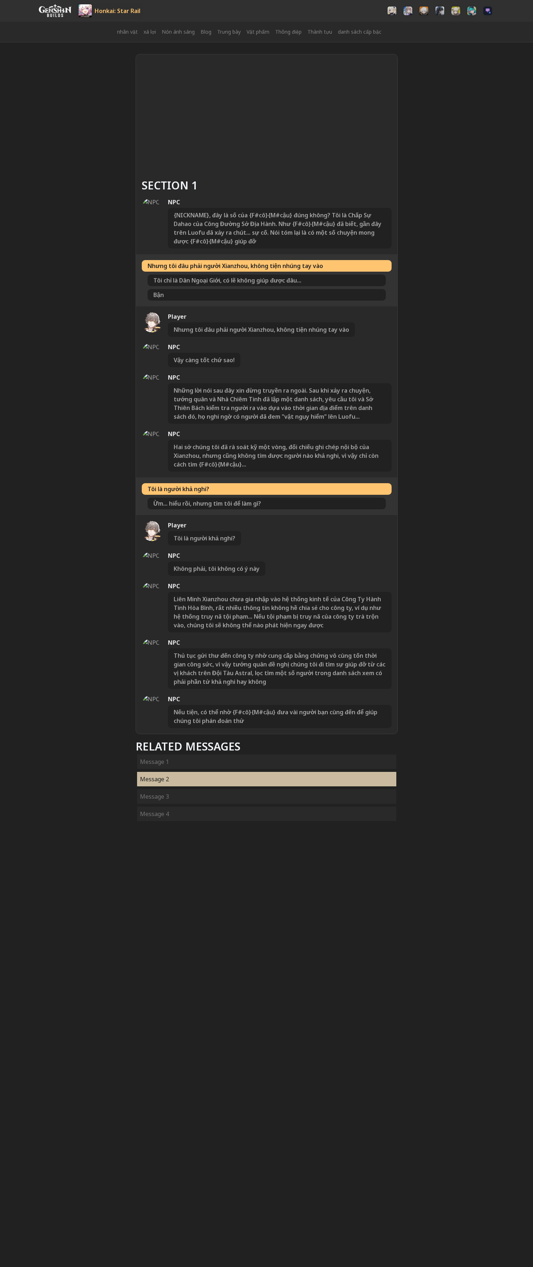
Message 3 (154, 796)
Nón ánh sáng (178, 31)
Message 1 (154, 762)
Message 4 (154, 814)
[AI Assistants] (487, 10)
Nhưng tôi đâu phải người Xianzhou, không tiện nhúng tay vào (235, 266)
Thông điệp (288, 31)
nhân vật (127, 31)
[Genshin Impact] (391, 10)
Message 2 (154, 779)
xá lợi (150, 31)
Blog (206, 31)
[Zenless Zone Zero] (423, 10)
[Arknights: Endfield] (455, 10)
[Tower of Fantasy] (407, 10)
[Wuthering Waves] (439, 10)
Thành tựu (319, 31)
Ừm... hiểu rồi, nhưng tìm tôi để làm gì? (207, 503)
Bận (158, 295)
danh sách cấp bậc (359, 31)
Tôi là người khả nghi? (178, 489)
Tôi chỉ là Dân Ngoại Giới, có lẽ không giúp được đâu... (227, 280)
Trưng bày (229, 31)
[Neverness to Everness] (471, 10)
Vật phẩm (258, 31)
